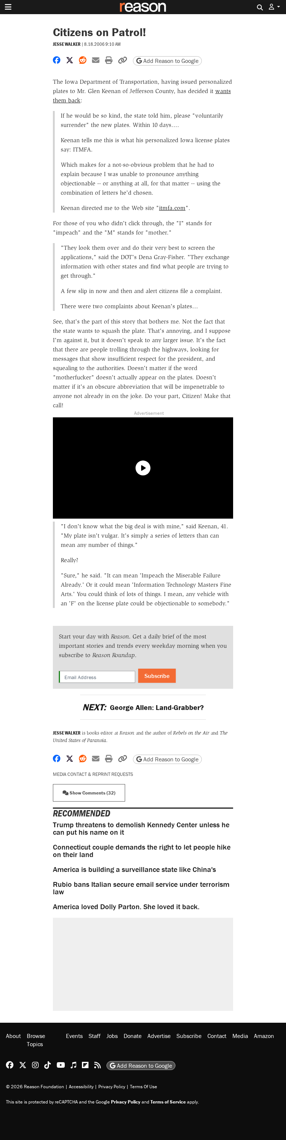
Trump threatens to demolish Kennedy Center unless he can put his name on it (141, 828)
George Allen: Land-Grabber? (143, 707)
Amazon (264, 1035)
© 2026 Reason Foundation (35, 1086)
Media (240, 1035)
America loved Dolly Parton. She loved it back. (126, 906)
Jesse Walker (66, 44)
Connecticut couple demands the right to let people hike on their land (142, 850)
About (13, 1035)
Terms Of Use (143, 1086)
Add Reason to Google (170, 60)
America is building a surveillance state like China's (134, 869)
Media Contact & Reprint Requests (93, 774)
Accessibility (81, 1086)
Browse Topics (36, 1040)
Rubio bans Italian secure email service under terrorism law (141, 887)
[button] (274, 7)
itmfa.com (172, 207)
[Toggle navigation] (8, 7)
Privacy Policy (111, 1086)
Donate (133, 1035)
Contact (216, 1035)
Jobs (112, 1035)
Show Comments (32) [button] (92, 793)
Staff (95, 1035)
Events (74, 1035)
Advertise (159, 1035)
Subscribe (156, 675)
